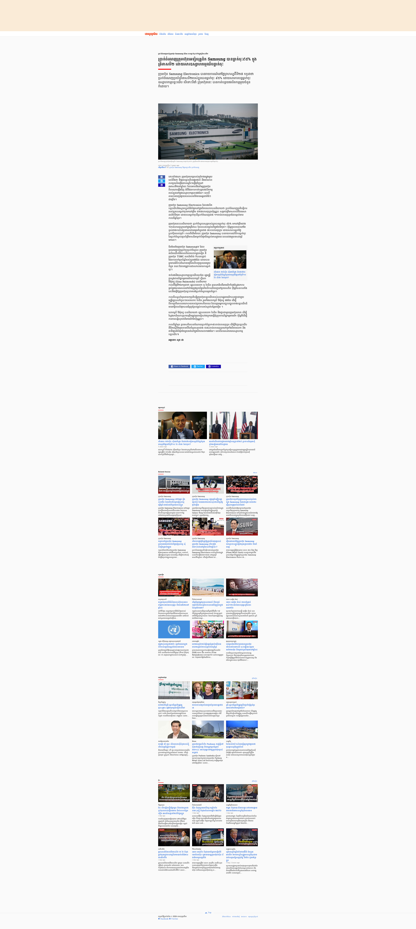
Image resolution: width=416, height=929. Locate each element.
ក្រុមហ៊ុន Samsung (175, 167)
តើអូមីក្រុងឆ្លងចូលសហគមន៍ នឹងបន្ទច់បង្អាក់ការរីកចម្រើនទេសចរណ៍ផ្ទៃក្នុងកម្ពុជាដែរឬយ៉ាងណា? (207, 605)
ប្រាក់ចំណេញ (195, 167)
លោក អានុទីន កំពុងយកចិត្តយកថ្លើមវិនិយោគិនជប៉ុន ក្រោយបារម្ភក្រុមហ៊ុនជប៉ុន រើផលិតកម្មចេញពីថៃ (207, 854)
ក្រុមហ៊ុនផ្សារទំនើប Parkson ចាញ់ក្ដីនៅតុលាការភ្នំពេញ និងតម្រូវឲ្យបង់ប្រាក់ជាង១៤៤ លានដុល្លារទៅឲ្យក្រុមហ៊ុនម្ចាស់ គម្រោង (207, 748)
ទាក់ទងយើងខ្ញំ (236, 916)
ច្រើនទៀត (254, 678)
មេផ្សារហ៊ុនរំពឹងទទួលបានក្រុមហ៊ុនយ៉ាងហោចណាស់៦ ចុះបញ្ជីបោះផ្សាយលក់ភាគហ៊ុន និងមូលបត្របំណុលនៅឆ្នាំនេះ (242, 647)
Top (209, 912)
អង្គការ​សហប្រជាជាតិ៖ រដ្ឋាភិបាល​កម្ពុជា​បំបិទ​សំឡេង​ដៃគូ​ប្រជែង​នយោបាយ (172, 645)
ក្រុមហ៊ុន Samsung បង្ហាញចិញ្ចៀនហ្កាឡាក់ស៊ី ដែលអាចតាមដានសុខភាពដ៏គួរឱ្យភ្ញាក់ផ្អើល (207, 502)
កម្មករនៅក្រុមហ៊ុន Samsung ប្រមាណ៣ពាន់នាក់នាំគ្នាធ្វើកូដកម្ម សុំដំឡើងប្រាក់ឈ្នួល (172, 544)
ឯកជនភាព (244, 916)
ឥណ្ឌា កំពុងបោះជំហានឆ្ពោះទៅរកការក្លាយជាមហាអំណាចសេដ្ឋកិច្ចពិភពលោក (241, 809)
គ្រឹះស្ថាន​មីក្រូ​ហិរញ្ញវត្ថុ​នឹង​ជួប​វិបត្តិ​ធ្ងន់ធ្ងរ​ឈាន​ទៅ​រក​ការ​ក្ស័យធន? (240, 706)
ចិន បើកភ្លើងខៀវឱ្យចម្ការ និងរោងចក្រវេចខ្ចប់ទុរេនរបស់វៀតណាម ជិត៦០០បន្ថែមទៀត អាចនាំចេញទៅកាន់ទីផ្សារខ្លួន (173, 810)
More (255, 473)
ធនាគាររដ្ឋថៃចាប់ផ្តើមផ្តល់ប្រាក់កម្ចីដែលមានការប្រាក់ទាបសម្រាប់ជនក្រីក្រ (206, 645)
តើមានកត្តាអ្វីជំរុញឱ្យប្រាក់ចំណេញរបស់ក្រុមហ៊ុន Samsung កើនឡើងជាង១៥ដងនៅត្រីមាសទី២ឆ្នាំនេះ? (206, 544)
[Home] (151, 34)
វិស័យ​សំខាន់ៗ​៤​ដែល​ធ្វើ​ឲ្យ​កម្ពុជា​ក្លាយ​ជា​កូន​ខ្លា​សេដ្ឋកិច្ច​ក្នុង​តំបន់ (241, 745)
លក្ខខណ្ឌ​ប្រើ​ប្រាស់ (253, 916)
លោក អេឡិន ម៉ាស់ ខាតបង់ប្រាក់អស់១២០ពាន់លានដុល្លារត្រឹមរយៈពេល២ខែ (239, 605)
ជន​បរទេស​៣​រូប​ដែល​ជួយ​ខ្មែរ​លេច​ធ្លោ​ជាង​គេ (207, 706)
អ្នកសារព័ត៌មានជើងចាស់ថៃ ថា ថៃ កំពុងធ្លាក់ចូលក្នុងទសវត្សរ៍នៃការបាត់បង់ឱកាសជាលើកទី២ (173, 854)
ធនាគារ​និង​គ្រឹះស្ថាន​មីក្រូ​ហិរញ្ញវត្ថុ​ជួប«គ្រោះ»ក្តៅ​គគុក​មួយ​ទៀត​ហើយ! (171, 706)
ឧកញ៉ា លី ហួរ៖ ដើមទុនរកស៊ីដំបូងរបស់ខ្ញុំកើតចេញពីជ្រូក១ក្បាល (173, 745)
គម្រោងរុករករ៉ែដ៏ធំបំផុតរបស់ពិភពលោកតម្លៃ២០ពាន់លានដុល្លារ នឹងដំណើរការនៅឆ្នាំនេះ (173, 605)
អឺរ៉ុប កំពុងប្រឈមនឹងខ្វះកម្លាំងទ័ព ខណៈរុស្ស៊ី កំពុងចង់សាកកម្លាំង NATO (206, 809)
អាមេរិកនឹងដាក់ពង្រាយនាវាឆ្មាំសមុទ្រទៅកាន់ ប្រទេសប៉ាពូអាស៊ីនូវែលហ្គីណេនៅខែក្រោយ (232, 443)
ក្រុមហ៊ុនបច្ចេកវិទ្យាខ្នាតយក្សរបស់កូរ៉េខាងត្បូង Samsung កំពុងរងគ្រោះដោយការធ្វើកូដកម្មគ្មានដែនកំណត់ (241, 502)
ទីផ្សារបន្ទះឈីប (187, 167)
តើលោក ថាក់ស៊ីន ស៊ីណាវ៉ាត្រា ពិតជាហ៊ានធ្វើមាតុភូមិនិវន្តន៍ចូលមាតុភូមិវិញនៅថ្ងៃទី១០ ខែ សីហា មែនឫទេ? (230, 274)
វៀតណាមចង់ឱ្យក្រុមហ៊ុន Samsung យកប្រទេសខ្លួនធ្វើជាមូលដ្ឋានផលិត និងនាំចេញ (241, 544)
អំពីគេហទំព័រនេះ (226, 916)
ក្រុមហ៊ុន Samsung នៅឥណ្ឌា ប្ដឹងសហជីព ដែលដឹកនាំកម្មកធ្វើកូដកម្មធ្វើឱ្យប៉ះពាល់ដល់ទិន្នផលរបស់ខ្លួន (171, 502)
